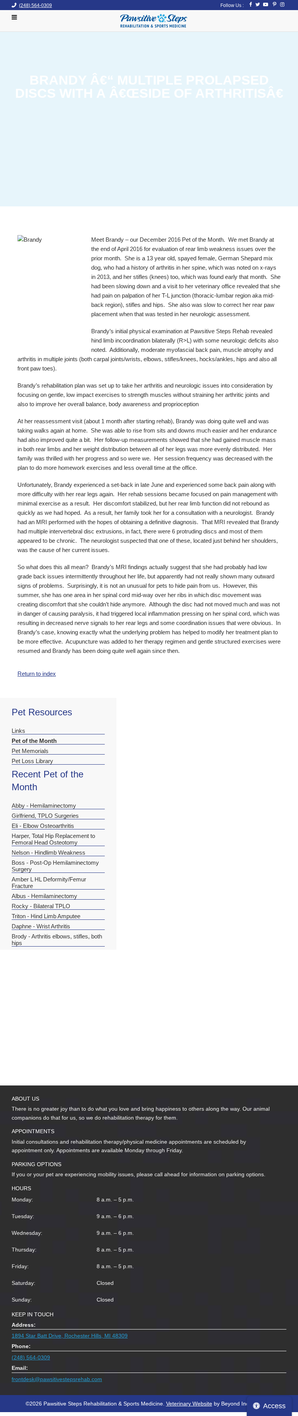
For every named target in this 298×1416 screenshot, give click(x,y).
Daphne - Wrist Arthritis (41, 926)
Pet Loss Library (32, 761)
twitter (257, 4)
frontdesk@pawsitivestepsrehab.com (57, 1379)
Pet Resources (42, 712)
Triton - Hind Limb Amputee (46, 916)
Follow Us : (232, 5)
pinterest (273, 4)
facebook (249, 4)
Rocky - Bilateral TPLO (41, 906)
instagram (281, 4)
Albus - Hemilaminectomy (44, 896)
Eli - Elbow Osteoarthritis (43, 825)
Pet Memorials (30, 751)
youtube (265, 4)
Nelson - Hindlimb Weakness (48, 852)
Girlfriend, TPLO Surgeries (45, 815)
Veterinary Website (189, 1403)
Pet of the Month (34, 740)
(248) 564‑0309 (35, 5)
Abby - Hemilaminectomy (44, 805)
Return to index (36, 673)
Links (18, 730)
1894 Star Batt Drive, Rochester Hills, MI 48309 (70, 1336)
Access (274, 1406)
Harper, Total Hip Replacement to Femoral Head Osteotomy (53, 839)
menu (16, 17)
